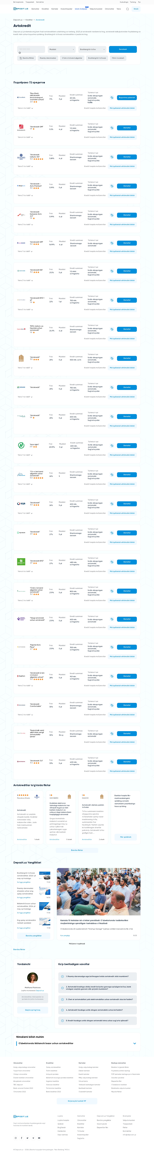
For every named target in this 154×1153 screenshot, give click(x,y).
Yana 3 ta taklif (24, 195)
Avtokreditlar (22, 839)
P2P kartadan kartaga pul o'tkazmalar (125, 1074)
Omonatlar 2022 (19, 1092)
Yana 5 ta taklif (24, 166)
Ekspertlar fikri (116, 1081)
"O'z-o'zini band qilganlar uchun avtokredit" (36, 474)
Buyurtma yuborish (127, 98)
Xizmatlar (35, 9)
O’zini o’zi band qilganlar (72, 58)
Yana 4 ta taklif (24, 108)
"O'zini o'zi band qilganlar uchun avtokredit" (36, 590)
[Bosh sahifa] (20, 9)
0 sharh (69, 839)
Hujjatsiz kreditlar (52, 1081)
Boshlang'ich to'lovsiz (97, 58)
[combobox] (62, 49)
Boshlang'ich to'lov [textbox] (88, 49)
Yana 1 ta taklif (24, 251)
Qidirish (60, 1124)
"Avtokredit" (35, 357)
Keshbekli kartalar (85, 1088)
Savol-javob (102, 1124)
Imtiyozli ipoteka (52, 1074)
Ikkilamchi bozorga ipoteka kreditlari (59, 1078)
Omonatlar (109, 9)
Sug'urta (80, 1138)
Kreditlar (45, 9)
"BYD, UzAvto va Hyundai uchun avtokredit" (36, 328)
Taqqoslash (30, 2)
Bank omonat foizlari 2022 (23, 1088)
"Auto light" (34, 445)
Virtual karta (83, 1081)
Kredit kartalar (84, 1074)
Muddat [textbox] (53, 49)
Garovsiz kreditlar (52, 1085)
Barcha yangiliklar (34, 936)
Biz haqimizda (18, 2)
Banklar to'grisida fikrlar (120, 1067)
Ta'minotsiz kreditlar (53, 1088)
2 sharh (101, 839)
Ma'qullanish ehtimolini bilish (122, 108)
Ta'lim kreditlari (51, 1071)
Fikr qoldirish (125, 837)
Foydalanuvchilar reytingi (120, 1071)
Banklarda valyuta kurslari (120, 1088)
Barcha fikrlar (77, 850)
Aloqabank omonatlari (21, 1081)
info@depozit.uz (129, 1135)
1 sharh (36, 839)
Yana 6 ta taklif (24, 137)
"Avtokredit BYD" (37, 561)
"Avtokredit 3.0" (36, 761)
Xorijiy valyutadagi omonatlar (24, 1067)
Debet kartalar (84, 1071)
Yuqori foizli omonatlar (21, 1071)
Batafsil (127, 128)
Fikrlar (125, 1127)
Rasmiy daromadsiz (48, 58)
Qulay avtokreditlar (53, 1067)
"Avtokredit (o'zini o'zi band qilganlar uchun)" (37, 675)
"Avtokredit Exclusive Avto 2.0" (36, 214)
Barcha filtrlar (28, 58)
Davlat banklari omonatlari (23, 1078)
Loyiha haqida (63, 1120)
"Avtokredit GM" (36, 127)
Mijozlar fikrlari (116, 1092)
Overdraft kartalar (85, 1092)
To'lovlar (80, 1131)
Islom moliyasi (81, 9)
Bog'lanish (62, 1127)
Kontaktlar (40, 2)
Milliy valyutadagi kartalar (88, 1078)
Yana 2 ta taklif (24, 600)
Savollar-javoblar (117, 1078)
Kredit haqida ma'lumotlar (95, 108)
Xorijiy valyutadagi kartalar (88, 1067)
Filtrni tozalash (118, 58)
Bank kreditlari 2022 (53, 1092)
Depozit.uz (17, 20)
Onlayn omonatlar (20, 1074)
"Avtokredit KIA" (36, 270)
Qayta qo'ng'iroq (32, 1010)
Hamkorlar (62, 1131)
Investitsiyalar (66, 9)
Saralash (123, 49)
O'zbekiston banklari (119, 1085)
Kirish (136, 9)
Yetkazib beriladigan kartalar (89, 1085)
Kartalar (55, 9)
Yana (119, 9)
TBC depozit (18, 1085)
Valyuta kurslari (96, 9)
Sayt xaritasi (63, 1135)
